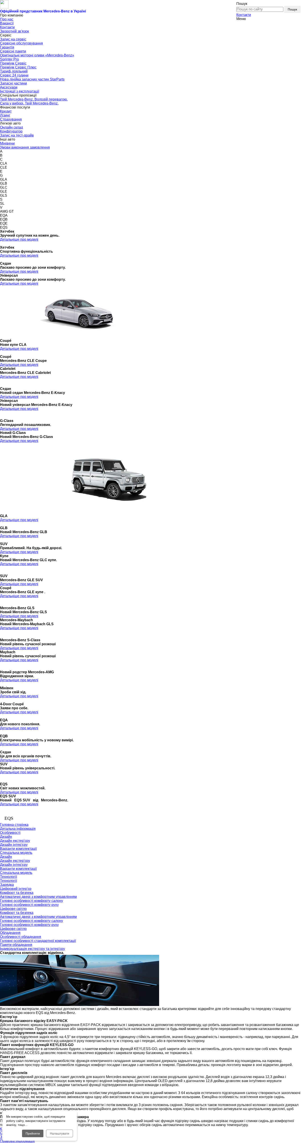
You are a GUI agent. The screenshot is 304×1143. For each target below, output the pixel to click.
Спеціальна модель (16, 853)
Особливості (10, 833)
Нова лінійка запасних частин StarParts (32, 79)
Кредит (6, 111)
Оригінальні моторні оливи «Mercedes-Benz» (37, 55)
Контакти (243, 15)
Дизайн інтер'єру (14, 845)
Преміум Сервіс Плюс (18, 67)
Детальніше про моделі (19, 239)
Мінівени (7, 143)
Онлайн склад (11, 127)
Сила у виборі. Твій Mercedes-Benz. (29, 103)
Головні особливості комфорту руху (29, 905)
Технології (8, 881)
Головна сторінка (14, 825)
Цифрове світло (13, 909)
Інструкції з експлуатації (19, 91)
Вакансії (7, 23)
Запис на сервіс (13, 39)
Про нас (6, 19)
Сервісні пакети (13, 51)
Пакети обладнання (16, 945)
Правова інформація (17, 1141)
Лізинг (5, 115)
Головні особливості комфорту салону (31, 901)
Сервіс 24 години (14, 75)
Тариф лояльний (14, 71)
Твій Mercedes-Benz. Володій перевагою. (34, 99)
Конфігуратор (11, 131)
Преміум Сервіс (13, 63)
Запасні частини (13, 83)
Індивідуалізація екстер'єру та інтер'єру (32, 949)
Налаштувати (59, 1133)
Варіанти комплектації (18, 849)
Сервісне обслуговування (21, 43)
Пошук (292, 9)
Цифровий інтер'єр (15, 889)
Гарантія (7, 47)
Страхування (11, 119)
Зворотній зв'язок (14, 31)
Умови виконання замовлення (25, 147)
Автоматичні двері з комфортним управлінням (38, 897)
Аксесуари (8, 87)
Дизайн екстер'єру (15, 841)
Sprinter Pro (9, 59)
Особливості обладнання (20, 937)
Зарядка (7, 885)
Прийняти (33, 1133)
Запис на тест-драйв (17, 135)
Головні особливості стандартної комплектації (38, 941)
